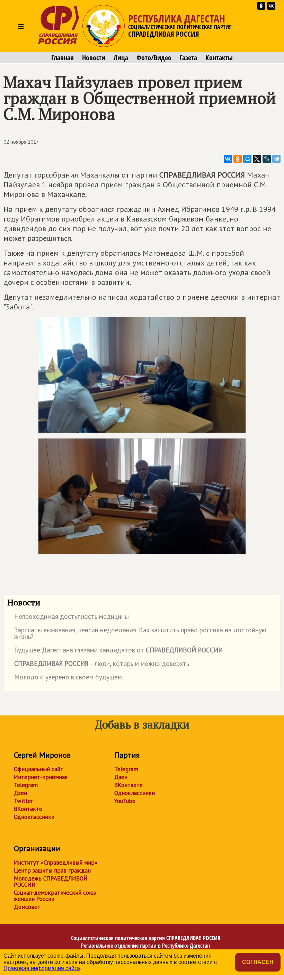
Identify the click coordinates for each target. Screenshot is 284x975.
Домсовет (27, 907)
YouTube (124, 801)
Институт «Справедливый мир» (55, 862)
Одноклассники (34, 817)
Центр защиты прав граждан (52, 870)
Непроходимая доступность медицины (68, 617)
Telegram (26, 785)
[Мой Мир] (247, 159)
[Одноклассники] (237, 159)
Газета (188, 58)
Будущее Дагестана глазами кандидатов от (115, 651)
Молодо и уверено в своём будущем (64, 678)
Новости (93, 58)
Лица (121, 58)
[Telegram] (276, 159)
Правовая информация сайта (41, 968)
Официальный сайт (38, 769)
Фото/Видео (153, 58)
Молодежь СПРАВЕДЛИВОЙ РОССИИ (51, 881)
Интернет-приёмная (41, 777)
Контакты (219, 58)
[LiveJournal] (267, 159)
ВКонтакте (28, 809)
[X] (257, 159)
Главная (62, 58)
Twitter (23, 801)
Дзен (20, 793)
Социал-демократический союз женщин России (55, 896)
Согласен (258, 962)
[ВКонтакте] (228, 159)
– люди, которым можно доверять (98, 664)
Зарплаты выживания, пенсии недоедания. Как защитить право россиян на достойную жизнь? (136, 634)
